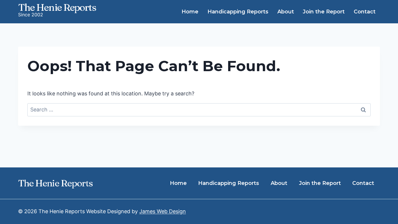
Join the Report (324, 11)
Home (190, 11)
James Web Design (162, 211)
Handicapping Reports (237, 11)
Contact (365, 11)
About (285, 11)
